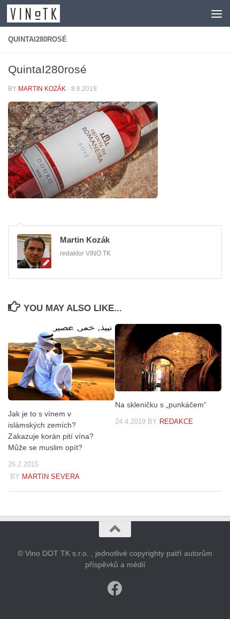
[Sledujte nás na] (115, 588)
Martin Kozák (42, 88)
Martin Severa (51, 477)
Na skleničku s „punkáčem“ (160, 404)
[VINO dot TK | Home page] (42, 13)
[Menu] (216, 13)
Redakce (176, 421)
